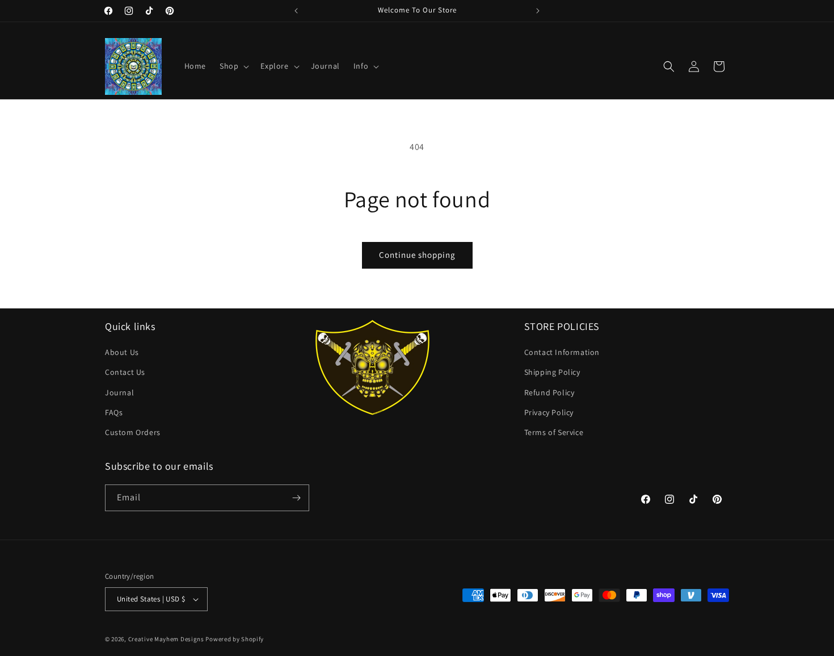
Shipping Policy (552, 372)
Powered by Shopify (234, 639)
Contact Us (125, 372)
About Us (122, 352)
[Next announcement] (537, 11)
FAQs (114, 412)
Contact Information (562, 352)
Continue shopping (417, 254)
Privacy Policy (549, 412)
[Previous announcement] (296, 11)
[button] (233, 66)
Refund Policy (549, 392)
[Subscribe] (296, 497)
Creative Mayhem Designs (166, 639)
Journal (119, 392)
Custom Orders (133, 432)
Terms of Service (554, 432)
